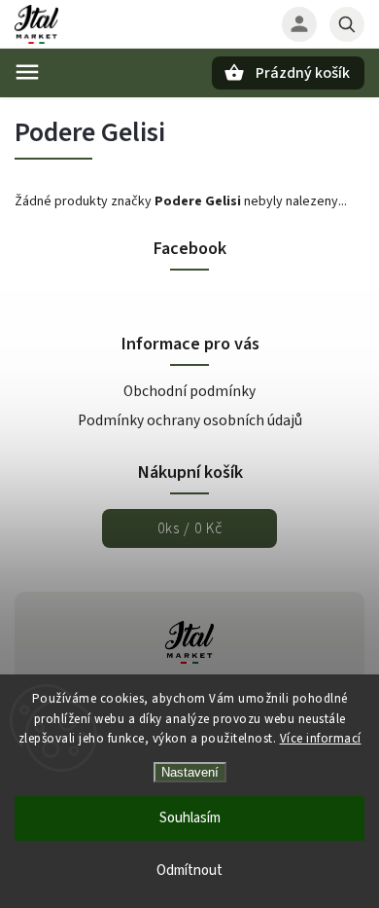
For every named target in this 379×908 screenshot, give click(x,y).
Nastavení (190, 772)
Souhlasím (190, 818)
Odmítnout (189, 870)
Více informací (321, 738)
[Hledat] (346, 24)
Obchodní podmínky (189, 391)
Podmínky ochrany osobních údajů (190, 420)
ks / (190, 528)
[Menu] (27, 72)
